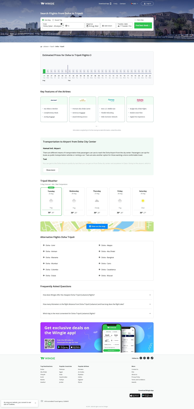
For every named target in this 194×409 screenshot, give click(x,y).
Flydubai (80, 374)
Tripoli (52, 46)
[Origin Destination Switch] (63, 25)
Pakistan (62, 369)
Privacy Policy (136, 377)
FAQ (133, 372)
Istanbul (42, 382)
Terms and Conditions (138, 380)
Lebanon (45, 46)
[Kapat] (35, 403)
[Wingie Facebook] (141, 358)
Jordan (61, 382)
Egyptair (80, 380)
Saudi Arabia (63, 377)
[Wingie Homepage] (47, 3)
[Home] (41, 46)
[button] (44, 71)
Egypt (61, 372)
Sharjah (42, 374)
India (60, 374)
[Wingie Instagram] (144, 358)
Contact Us (135, 369)
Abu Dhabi (43, 372)
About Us (134, 374)
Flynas (80, 382)
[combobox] (52, 26)
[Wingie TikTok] (152, 358)
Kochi (42, 377)
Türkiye (61, 380)
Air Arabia (81, 372)
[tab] (96, 126)
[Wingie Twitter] (148, 358)
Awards (134, 382)
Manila (42, 380)
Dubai (42, 369)
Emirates (80, 369)
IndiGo (80, 377)
